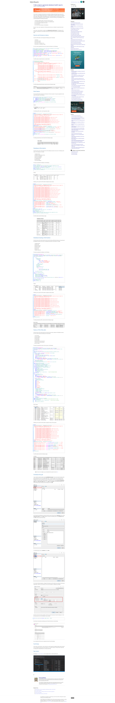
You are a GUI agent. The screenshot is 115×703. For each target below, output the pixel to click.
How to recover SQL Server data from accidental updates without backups (77, 129)
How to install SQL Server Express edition (76, 99)
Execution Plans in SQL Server (75, 48)
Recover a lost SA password (74, 30)
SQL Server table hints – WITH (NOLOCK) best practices (77, 26)
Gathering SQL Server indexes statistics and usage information (77, 47)
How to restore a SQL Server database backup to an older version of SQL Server (77, 148)
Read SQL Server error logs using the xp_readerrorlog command (78, 45)
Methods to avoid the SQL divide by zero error (77, 78)
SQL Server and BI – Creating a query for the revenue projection (44, 691)
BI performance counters (74, 151)
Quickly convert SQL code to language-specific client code (77, 135)
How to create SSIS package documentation (77, 144)
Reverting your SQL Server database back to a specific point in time (78, 142)
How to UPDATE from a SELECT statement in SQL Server (77, 38)
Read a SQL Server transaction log (75, 115)
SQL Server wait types (74, 154)
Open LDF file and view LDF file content (76, 133)
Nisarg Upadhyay (42, 6)
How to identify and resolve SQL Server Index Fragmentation (77, 24)
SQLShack (34, 2)
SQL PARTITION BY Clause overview (75, 22)
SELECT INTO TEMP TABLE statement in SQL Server (77, 36)
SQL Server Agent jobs (40, 653)
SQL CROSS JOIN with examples (75, 32)
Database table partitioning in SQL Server (76, 49)
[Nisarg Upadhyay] (36, 681)
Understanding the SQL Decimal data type (76, 39)
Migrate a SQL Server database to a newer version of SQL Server (78, 146)
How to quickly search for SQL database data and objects (78, 120)
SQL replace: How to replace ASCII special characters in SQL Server (77, 84)
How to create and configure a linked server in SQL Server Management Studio (78, 82)
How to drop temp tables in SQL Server (76, 93)
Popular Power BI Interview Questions (76, 42)
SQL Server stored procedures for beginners (77, 91)
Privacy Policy (49, 701)
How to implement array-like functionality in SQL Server (77, 88)
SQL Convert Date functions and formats (41, 693)
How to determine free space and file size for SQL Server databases (77, 95)
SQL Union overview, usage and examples (77, 100)
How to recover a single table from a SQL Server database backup (77, 137)
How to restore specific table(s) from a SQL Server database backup (78, 126)
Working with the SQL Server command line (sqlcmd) (77, 77)
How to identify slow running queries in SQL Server (78, 85)
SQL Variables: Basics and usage (75, 34)
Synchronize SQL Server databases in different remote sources (78, 122)
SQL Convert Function (38, 690)
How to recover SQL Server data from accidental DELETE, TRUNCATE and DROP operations (77, 141)
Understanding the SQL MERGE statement (76, 31)
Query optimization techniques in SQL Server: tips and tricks (78, 80)
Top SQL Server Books (38, 692)
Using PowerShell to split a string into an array (77, 96)
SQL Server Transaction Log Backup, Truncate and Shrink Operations (78, 71)
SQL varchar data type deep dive (75, 86)
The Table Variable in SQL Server (75, 29)
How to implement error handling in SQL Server (77, 75)
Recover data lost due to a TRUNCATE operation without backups (77, 139)
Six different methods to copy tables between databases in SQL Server (78, 73)
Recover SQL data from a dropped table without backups (77, 124)
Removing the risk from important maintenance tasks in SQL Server (45, 689)
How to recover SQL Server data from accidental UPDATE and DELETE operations (77, 118)
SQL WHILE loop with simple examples (76, 35)
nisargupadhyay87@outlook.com (52, 684)
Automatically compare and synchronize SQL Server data (77, 131)
